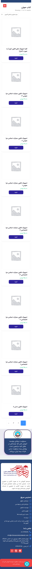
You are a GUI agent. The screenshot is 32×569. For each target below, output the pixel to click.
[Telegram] (20, 551)
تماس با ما (27, 528)
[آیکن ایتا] (16, 551)
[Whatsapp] (12, 551)
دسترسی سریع (26, 497)
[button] (16, 58)
